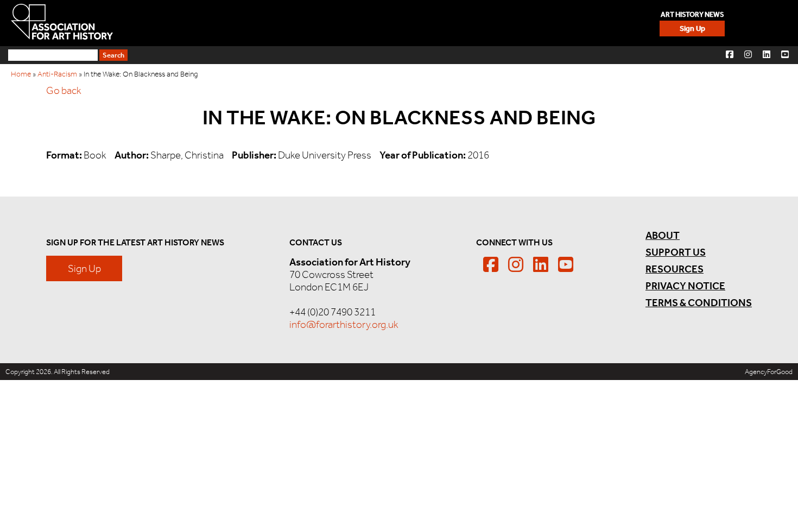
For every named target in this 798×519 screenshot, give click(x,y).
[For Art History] (62, 23)
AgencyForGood (769, 372)
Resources (674, 269)
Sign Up (692, 28)
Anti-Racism (57, 74)
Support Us (675, 252)
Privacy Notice (685, 286)
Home (21, 74)
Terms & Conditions (698, 302)
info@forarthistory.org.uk (343, 324)
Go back (63, 90)
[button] (729, 54)
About (662, 235)
